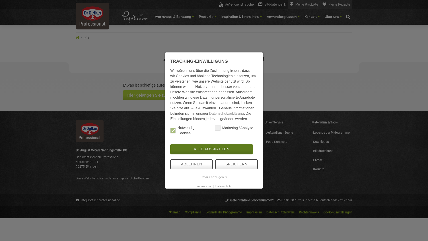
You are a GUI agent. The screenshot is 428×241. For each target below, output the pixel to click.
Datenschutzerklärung (226, 113)
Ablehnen (191, 164)
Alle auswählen (211, 149)
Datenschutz (223, 186)
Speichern (236, 164)
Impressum (203, 186)
